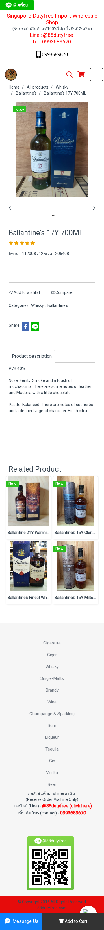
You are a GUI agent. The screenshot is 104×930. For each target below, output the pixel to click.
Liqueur (52, 737)
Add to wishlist (26, 292)
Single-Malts (52, 678)
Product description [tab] (32, 356)
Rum (52, 725)
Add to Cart (75, 921)
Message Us (24, 921)
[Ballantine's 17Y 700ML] (52, 149)
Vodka (52, 772)
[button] (67, 74)
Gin (52, 760)
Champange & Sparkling (52, 713)
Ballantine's (57, 305)
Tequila (52, 749)
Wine (52, 702)
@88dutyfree (58, 35)
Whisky (38, 305)
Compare (64, 292)
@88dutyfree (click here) (67, 806)
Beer (52, 784)
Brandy (52, 690)
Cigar (52, 654)
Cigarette (52, 643)
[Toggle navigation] (96, 74)
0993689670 (56, 42)
